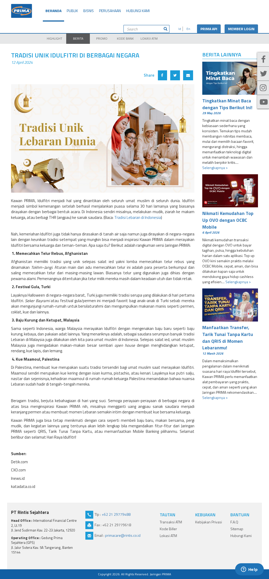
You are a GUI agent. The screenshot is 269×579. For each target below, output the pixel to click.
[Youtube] (263, 102)
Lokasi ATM (168, 535)
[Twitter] (263, 74)
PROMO (101, 38)
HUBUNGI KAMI (138, 10)
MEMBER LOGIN (241, 28)
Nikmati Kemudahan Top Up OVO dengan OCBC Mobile (228, 222)
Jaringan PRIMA (160, 574)
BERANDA (53, 10)
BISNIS (88, 10)
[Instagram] (263, 88)
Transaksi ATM (171, 522)
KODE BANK (125, 38)
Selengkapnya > (215, 167)
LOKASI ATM (149, 38)
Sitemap (236, 528)
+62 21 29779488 (116, 514)
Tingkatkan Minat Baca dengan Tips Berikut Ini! (227, 106)
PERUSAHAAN (110, 10)
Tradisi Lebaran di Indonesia (137, 217)
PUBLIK (72, 10)
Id (179, 29)
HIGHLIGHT (54, 38)
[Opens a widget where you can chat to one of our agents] (249, 569)
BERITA (78, 38)
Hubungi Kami (241, 535)
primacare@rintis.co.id (123, 535)
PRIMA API (208, 28)
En (187, 29)
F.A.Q (234, 522)
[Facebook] (263, 59)
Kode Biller (168, 528)
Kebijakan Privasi (208, 522)
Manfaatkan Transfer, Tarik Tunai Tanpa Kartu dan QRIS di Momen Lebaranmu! (227, 340)
